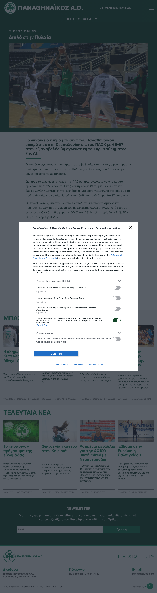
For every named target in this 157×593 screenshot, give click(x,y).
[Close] (131, 228)
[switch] (117, 288)
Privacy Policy (96, 365)
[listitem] (78, 281)
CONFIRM (56, 354)
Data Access (78, 365)
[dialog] (78, 296)
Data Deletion (61, 365)
